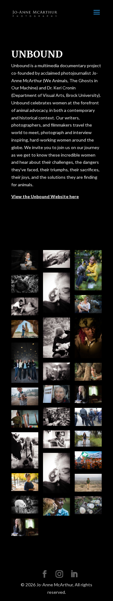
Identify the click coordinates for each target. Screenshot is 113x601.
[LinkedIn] (74, 574)
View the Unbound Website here (45, 196)
